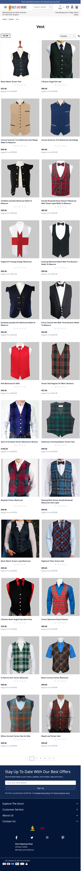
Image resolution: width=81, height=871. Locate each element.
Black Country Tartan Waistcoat (54, 678)
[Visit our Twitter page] (33, 837)
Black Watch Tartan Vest (11, 81)
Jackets (11, 19)
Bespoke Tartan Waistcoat (12, 500)
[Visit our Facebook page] (17, 837)
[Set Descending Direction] (79, 36)
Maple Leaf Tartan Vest (51, 736)
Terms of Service (59, 793)
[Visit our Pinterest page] (64, 837)
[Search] (50, 7)
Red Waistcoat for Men (10, 383)
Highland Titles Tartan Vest (52, 561)
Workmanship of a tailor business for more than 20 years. (14, 13)
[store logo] (17, 7)
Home (5, 19)
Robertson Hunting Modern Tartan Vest (58, 442)
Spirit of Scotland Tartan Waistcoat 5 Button (19, 442)
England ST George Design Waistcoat (16, 262)
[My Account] (72, 7)
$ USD (60, 7)
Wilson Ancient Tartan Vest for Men (15, 736)
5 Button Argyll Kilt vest (51, 81)
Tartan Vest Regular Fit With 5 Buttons (57, 383)
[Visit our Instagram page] (48, 837)
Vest (17, 19)
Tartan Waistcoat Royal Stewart (54, 619)
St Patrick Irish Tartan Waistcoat (14, 678)
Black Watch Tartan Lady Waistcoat (16, 561)
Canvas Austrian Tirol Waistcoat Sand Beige (59, 140)
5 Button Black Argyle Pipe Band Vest (16, 619)
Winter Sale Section (51, 2)
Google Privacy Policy (42, 793)
